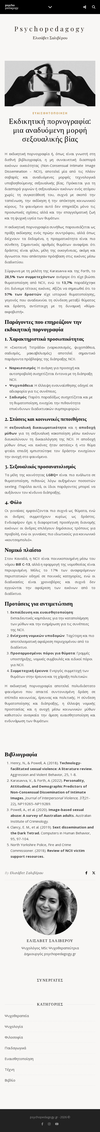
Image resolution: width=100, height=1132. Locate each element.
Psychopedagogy (50, 28)
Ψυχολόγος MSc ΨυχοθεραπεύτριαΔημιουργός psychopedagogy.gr (50, 947)
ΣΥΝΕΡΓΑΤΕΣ (50, 980)
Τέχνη (9, 1069)
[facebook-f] (42, 1124)
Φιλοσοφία (14, 1037)
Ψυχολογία (14, 1026)
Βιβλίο (10, 1080)
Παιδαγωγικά (15, 1048)
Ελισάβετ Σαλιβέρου (26, 873)
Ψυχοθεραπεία (17, 1015)
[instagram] (49, 1124)
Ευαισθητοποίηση (50, 113)
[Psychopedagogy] (12, 7)
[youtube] (57, 1124)
